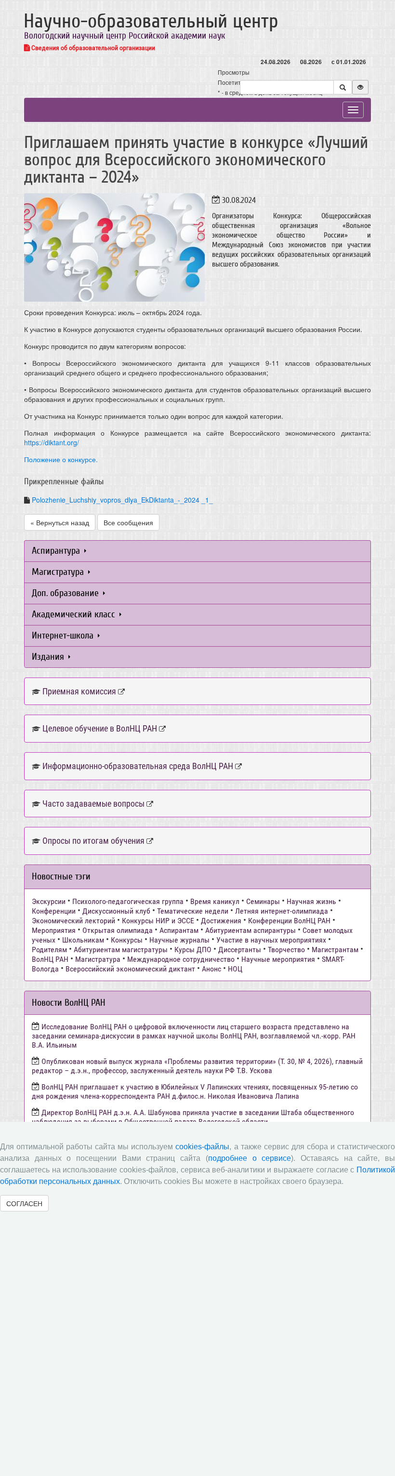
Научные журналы (179, 939)
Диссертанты (239, 949)
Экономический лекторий (73, 920)
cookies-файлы (202, 1147)
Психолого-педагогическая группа (128, 901)
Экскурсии (49, 901)
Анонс (211, 968)
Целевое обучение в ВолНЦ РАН (99, 728)
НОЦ (235, 968)
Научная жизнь (311, 901)
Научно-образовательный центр (151, 21)
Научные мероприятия (278, 959)
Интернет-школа (64, 635)
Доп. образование (66, 592)
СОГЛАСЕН (24, 1203)
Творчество (286, 949)
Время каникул (214, 901)
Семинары (263, 901)
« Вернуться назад (59, 522)
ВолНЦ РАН (50, 959)
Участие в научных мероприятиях (271, 939)
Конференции (54, 911)
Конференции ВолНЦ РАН (289, 920)
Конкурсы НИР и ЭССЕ (158, 920)
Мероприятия (54, 930)
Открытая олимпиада (117, 930)
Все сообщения (128, 522)
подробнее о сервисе (249, 1158)
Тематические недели (192, 911)
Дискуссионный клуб (116, 911)
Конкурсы (127, 939)
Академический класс (75, 614)
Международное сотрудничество (181, 959)
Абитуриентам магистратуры (121, 949)
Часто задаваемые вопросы (93, 803)
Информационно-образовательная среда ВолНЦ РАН (137, 766)
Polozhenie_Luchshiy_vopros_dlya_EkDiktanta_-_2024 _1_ (122, 500)
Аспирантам (178, 930)
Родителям (49, 949)
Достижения (221, 920)
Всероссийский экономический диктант (130, 968)
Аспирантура (57, 550)
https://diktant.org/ (51, 442)
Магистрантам (335, 949)
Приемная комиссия (79, 691)
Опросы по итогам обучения (93, 841)
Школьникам (83, 939)
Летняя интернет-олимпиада (281, 911)
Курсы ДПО (192, 949)
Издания (49, 656)
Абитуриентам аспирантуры (250, 930)
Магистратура (59, 571)
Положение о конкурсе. (61, 459)
